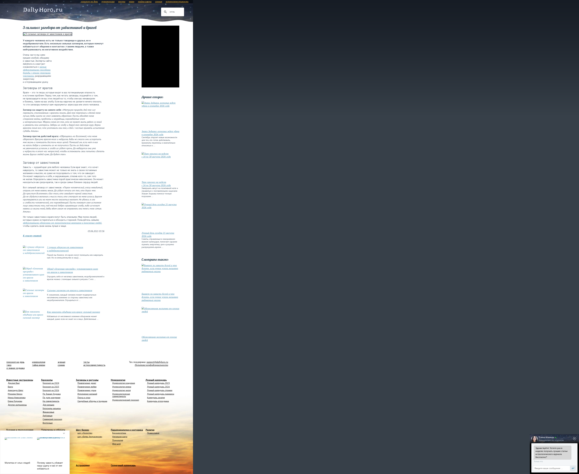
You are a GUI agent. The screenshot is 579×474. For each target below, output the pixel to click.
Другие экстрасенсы (17, 404)
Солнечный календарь (123, 465)
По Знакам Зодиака (52, 394)
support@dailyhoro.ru (157, 361)
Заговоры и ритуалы (87, 380)
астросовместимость (177, 1)
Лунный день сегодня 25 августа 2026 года (158, 234)
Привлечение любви (87, 386)
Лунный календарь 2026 (158, 386)
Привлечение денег (87, 383)
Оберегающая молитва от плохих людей (159, 338)
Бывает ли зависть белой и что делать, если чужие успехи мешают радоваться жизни (160, 297)
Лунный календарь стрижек (159, 390)
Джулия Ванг (14, 383)
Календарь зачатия (156, 397)
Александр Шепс (15, 390)
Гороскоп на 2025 (51, 386)
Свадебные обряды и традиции (92, 401)
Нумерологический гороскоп (125, 400)
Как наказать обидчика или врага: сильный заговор (73, 311)
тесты (121, 1)
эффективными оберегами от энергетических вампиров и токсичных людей (62, 222)
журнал (61, 361)
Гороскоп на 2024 (51, 383)
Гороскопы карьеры (52, 408)
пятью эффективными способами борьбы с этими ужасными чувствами (37, 71)
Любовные (47, 415)
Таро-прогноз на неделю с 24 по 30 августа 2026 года (156, 184)
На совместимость (51, 401)
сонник (158, 1)
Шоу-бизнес (82, 429)
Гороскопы (47, 380)
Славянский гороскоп (52, 419)
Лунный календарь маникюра (160, 394)
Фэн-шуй (116, 443)
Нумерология (118, 380)
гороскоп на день (89, 1)
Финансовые (48, 412)
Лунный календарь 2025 (158, 383)
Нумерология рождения (123, 383)
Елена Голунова (15, 401)
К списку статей (32, 235)
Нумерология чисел (121, 390)
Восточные (48, 423)
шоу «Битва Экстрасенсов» (90, 436)
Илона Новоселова (16, 397)
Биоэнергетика (119, 433)
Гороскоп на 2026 (51, 390)
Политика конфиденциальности (151, 365)
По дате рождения (51, 397)
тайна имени (145, 1)
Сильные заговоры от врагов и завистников (69, 290)
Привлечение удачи (87, 390)
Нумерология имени (121, 386)
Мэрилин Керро (15, 394)
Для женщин (48, 404)
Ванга (10, 386)
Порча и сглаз (84, 397)
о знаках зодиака (15, 368)
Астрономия (83, 465)
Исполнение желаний (87, 394)
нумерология (108, 1)
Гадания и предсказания (19, 429)
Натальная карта (119, 436)
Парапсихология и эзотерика (127, 429)
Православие (153, 433)
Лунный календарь (156, 380)
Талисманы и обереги (53, 429)
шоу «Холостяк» (85, 433)
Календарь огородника (158, 401)
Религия (150, 429)
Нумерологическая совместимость (121, 395)
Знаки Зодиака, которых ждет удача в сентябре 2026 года (160, 133)
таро (131, 1)
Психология (117, 440)
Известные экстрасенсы (19, 380)
